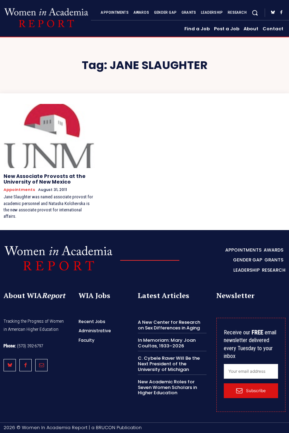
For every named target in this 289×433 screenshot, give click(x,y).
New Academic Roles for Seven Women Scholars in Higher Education (167, 387)
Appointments (19, 189)
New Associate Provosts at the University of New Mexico (45, 179)
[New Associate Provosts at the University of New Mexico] (49, 136)
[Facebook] (281, 12)
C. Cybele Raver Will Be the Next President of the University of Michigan (169, 363)
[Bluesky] (273, 12)
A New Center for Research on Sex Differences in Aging (169, 325)
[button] (255, 12)
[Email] (41, 365)
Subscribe (256, 390)
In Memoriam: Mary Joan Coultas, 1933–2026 (167, 343)
